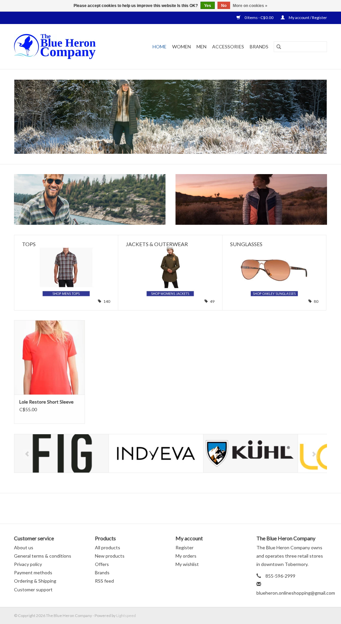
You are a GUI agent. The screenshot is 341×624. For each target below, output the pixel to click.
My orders (185, 556)
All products (107, 547)
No (223, 5)
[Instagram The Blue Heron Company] (188, 508)
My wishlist (187, 564)
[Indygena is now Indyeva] (156, 453)
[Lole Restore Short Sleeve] (49, 357)
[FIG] (61, 453)
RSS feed (104, 581)
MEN (201, 46)
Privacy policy (28, 564)
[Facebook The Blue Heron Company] (153, 508)
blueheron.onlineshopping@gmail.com (295, 593)
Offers (102, 564)
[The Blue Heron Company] (63, 46)
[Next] (313, 454)
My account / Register (307, 17)
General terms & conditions (42, 556)
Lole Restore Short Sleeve (46, 402)
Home (160, 46)
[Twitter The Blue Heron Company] (165, 508)
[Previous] (27, 454)
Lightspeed (126, 615)
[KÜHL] (250, 453)
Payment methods (33, 572)
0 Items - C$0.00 (259, 17)
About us (23, 547)
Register (184, 547)
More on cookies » (250, 5)
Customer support (33, 589)
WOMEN (181, 46)
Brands (259, 46)
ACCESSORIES (228, 46)
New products (110, 556)
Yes (207, 5)
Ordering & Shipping (35, 581)
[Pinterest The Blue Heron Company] (176, 508)
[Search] (279, 46)
